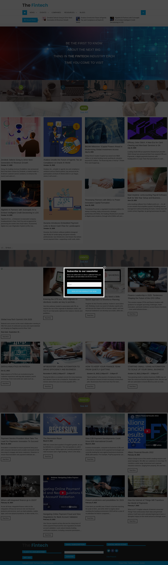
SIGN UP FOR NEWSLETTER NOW (84, 291)
